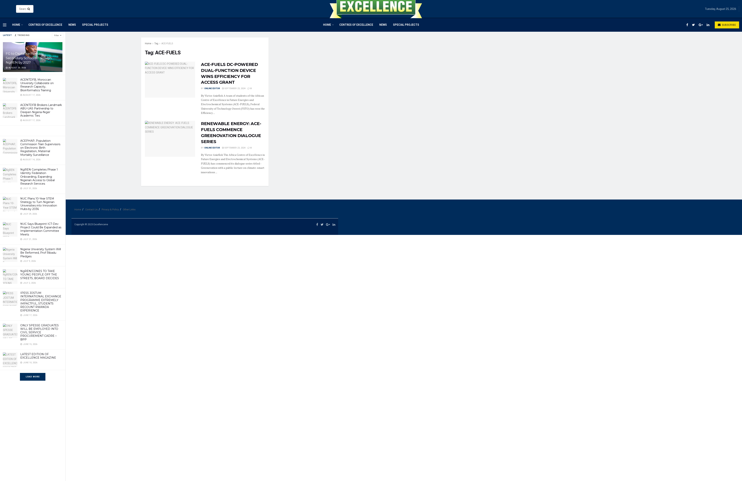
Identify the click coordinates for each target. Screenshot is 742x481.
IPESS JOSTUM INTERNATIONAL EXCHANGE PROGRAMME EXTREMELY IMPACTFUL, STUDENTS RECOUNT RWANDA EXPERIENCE (40, 301)
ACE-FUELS (167, 43)
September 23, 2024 (234, 88)
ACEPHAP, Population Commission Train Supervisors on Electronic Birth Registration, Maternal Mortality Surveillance (40, 148)
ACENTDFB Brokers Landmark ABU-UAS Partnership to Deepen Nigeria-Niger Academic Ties (41, 110)
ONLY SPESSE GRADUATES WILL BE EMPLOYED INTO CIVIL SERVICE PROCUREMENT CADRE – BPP (39, 332)
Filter (56, 35)
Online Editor (212, 88)
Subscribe (728, 25)
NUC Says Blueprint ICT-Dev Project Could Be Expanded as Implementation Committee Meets (40, 229)
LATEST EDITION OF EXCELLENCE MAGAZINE (38, 355)
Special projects (95, 24)
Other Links (129, 209)
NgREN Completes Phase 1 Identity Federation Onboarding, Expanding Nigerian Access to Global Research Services (39, 176)
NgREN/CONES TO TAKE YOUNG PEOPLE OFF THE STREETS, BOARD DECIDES (39, 274)
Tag (156, 43)
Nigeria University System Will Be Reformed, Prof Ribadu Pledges (40, 252)
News (72, 24)
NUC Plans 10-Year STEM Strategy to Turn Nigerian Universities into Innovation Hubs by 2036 (38, 204)
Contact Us (91, 209)
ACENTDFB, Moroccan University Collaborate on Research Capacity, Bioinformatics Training (37, 85)
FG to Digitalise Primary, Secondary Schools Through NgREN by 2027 (29, 58)
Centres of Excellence (45, 24)
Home (16, 24)
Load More (33, 376)
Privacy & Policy (110, 209)
